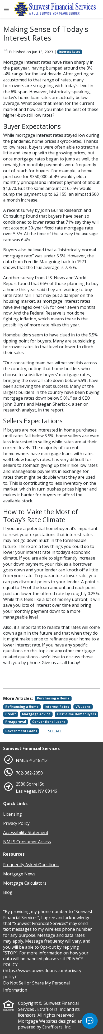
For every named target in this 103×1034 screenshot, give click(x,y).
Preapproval (15, 721)
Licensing (12, 814)
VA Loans (83, 706)
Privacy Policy (16, 823)
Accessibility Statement (25, 832)
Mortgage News (19, 874)
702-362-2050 (29, 773)
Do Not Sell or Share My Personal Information (36, 986)
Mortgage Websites (38, 1021)
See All (55, 730)
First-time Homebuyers (76, 714)
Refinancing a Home (22, 706)
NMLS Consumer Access (27, 842)
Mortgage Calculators (24, 883)
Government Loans (21, 731)
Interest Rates (69, 51)
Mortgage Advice (36, 714)
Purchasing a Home (53, 698)
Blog (7, 892)
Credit (10, 714)
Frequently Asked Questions (31, 865)
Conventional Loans (48, 721)
